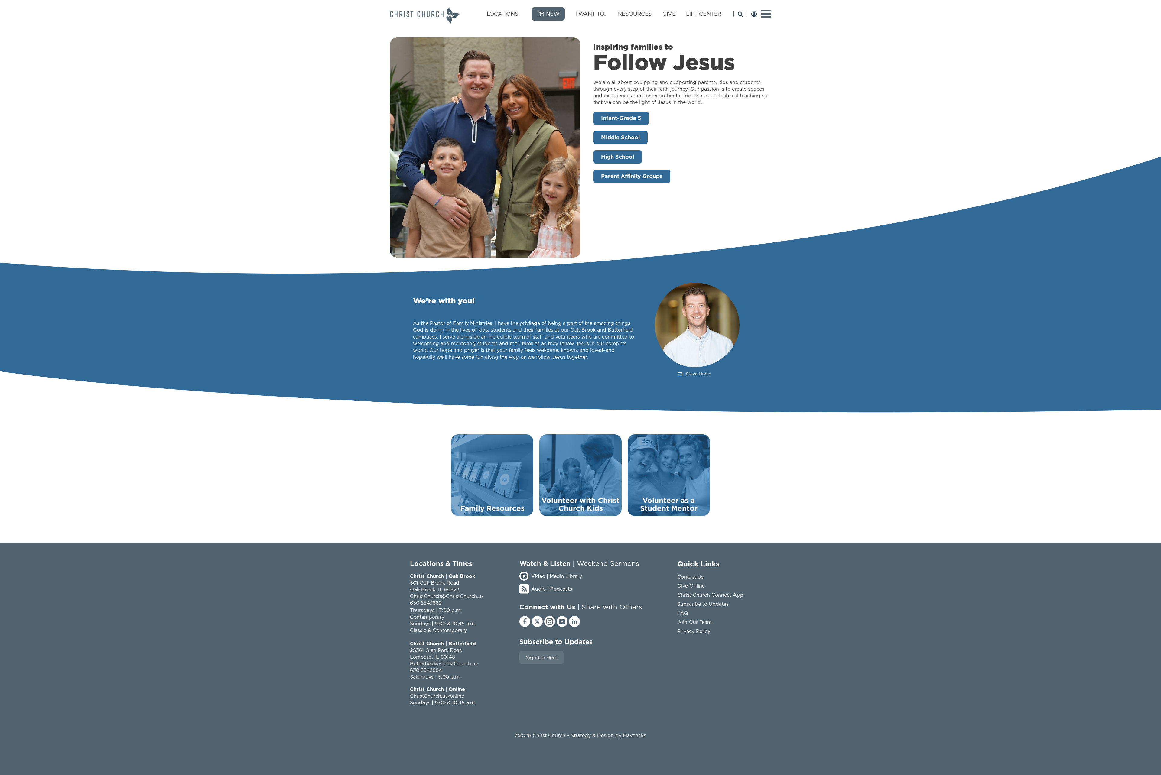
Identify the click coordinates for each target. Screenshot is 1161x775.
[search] (740, 14)
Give (668, 14)
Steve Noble (698, 374)
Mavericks (634, 735)
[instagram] (549, 621)
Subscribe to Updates (703, 604)
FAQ (682, 613)
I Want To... (591, 14)
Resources (635, 14)
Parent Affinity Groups (631, 176)
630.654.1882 (426, 602)
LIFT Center (703, 14)
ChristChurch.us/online (437, 695)
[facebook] (524, 621)
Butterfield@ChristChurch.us (444, 663)
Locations (502, 14)
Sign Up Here (541, 657)
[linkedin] (574, 621)
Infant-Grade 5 (621, 118)
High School (617, 157)
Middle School (620, 137)
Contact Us (690, 576)
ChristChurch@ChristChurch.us (447, 596)
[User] (754, 14)
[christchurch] (425, 15)
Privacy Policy (693, 631)
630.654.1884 (426, 670)
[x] (537, 621)
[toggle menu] (766, 14)
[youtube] (562, 621)
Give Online (691, 585)
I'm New (548, 14)
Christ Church (549, 735)
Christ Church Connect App (710, 595)
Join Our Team (694, 622)
